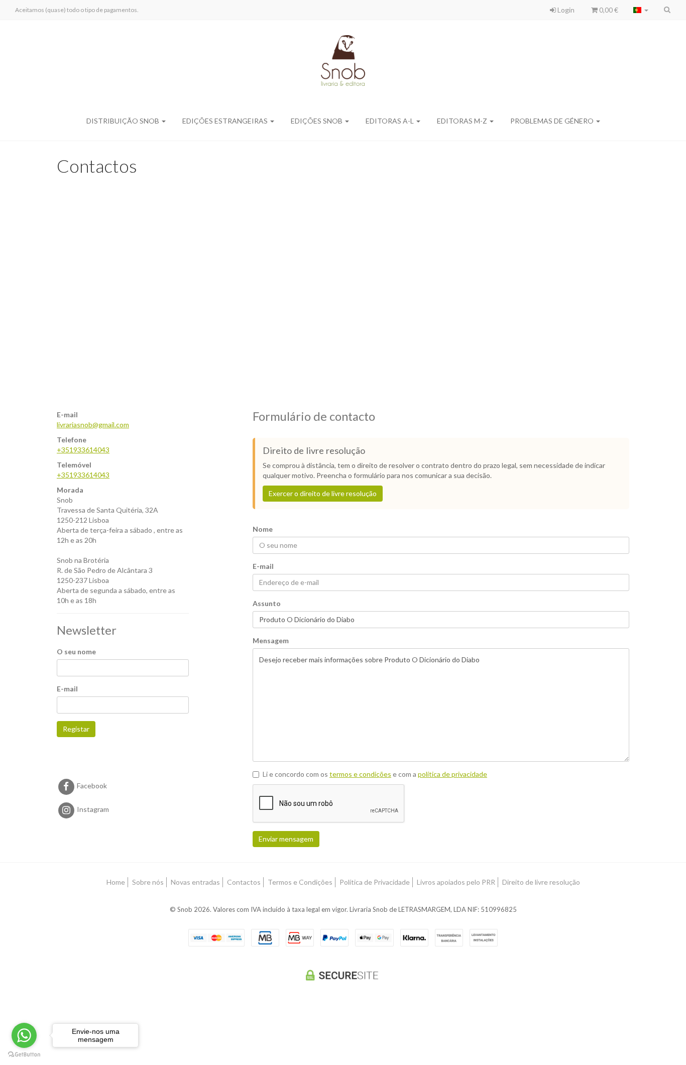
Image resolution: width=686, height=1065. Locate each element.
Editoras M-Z (463, 120)
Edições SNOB (317, 120)
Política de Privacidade (374, 882)
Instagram (92, 809)
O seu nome (76, 651)
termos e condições (360, 774)
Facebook (91, 785)
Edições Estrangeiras (225, 120)
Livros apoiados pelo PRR (456, 882)
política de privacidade (452, 774)
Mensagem (271, 640)
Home (115, 882)
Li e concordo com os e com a (375, 774)
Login (565, 10)
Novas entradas (195, 882)
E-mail (67, 688)
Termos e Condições (300, 882)
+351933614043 (83, 449)
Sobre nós (148, 882)
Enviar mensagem (286, 839)
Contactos (244, 882)
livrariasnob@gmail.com (93, 424)
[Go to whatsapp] (24, 1035)
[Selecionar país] (640, 10)
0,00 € (608, 10)
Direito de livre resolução (541, 882)
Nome (263, 529)
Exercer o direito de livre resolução (323, 493)
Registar (76, 729)
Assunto (267, 603)
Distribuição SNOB (123, 120)
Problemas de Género (552, 120)
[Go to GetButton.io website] (24, 1054)
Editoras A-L (390, 120)
